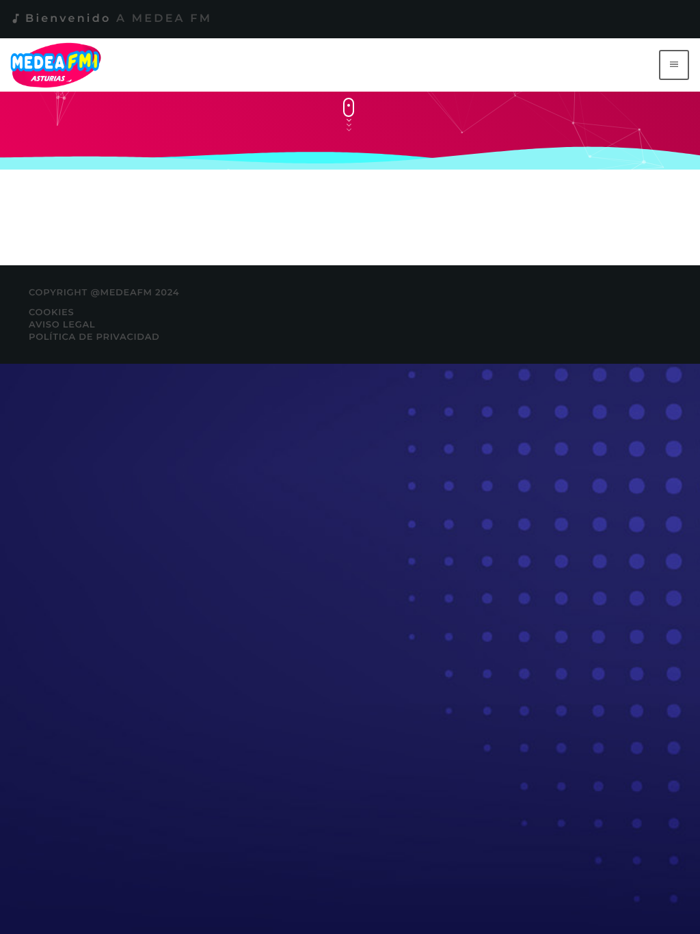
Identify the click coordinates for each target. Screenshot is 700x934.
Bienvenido (111, 18)
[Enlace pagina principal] (58, 65)
